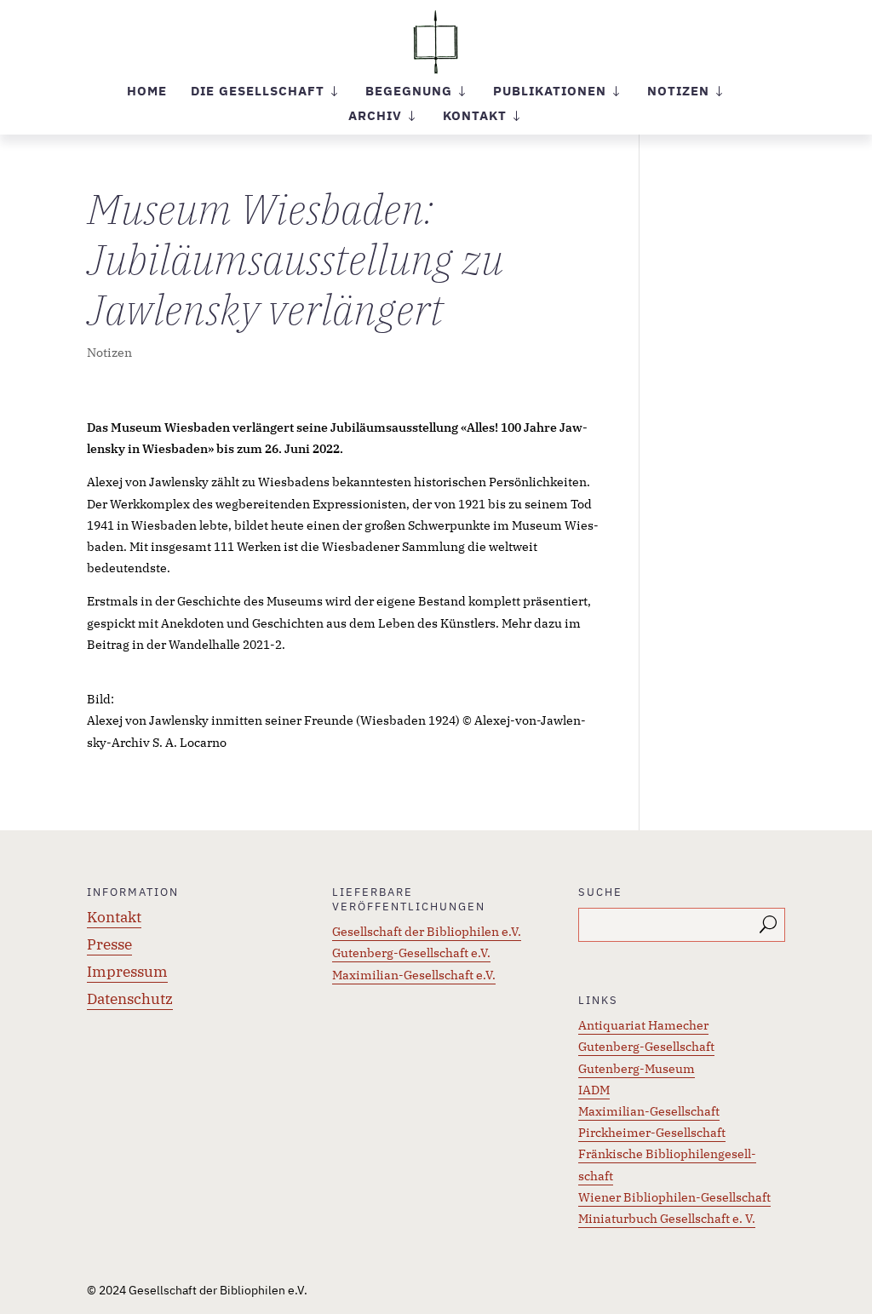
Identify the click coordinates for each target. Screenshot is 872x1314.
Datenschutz (130, 999)
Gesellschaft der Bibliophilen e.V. (426, 931)
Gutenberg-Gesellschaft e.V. (411, 953)
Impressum (127, 971)
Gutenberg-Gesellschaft (646, 1046)
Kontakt (114, 917)
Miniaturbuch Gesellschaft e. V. (666, 1218)
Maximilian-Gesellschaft (649, 1111)
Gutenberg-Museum (636, 1068)
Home (147, 92)
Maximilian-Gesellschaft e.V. (414, 975)
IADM (594, 1090)
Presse (109, 944)
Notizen (109, 352)
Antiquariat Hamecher (643, 1025)
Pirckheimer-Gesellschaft (652, 1132)
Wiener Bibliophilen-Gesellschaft (674, 1197)
